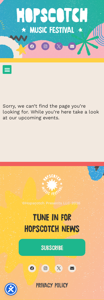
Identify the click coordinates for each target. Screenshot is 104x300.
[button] (7, 69)
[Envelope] (72, 46)
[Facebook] (32, 46)
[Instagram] (45, 46)
